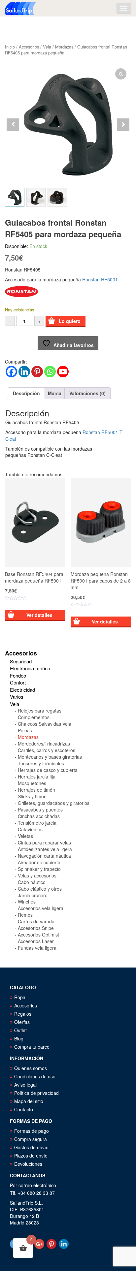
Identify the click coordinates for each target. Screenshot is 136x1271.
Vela (47, 47)
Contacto (23, 1109)
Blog (18, 1038)
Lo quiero (70, 321)
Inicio (10, 47)
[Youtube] (63, 371)
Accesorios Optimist (38, 934)
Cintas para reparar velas (44, 842)
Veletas (25, 836)
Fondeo (18, 675)
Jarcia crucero (33, 895)
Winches (27, 901)
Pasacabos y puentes (40, 809)
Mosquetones (32, 783)
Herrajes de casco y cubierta (48, 770)
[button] (123, 124)
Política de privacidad (36, 1093)
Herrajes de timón (36, 789)
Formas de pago (31, 1131)
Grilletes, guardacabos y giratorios (53, 803)
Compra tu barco (32, 1046)
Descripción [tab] (26, 393)
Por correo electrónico (33, 1185)
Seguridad (21, 661)
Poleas (25, 730)
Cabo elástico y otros (40, 888)
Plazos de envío (31, 1155)
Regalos (22, 1013)
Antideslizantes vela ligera (45, 849)
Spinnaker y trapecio (39, 869)
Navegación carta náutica (44, 855)
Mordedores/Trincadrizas (44, 743)
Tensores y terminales (41, 763)
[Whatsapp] (50, 371)
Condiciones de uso (34, 1076)
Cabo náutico (32, 882)
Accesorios (29, 47)
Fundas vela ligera (37, 947)
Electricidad (22, 689)
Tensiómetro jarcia (37, 822)
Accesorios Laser (36, 941)
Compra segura (30, 1139)
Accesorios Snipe (36, 928)
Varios (16, 696)
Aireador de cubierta (39, 862)
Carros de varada (36, 921)
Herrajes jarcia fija (36, 776)
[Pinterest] (37, 371)
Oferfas (22, 1022)
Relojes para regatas (39, 710)
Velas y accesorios (37, 875)
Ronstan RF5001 (100, 279)
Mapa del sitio (28, 1101)
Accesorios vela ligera (40, 908)
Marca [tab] (54, 393)
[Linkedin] (24, 371)
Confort (18, 682)
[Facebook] (11, 371)
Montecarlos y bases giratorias (50, 756)
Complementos (34, 717)
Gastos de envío (31, 1147)
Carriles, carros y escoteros (46, 750)
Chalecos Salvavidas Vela (44, 723)
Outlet (20, 1030)
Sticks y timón (32, 796)
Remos (25, 914)
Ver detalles (39, 615)
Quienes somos (30, 1068)
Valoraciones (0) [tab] (87, 393)
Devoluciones (28, 1163)
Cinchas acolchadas (39, 816)
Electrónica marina (30, 668)
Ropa (19, 997)
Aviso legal (25, 1084)
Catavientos (30, 829)
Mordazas (64, 47)
